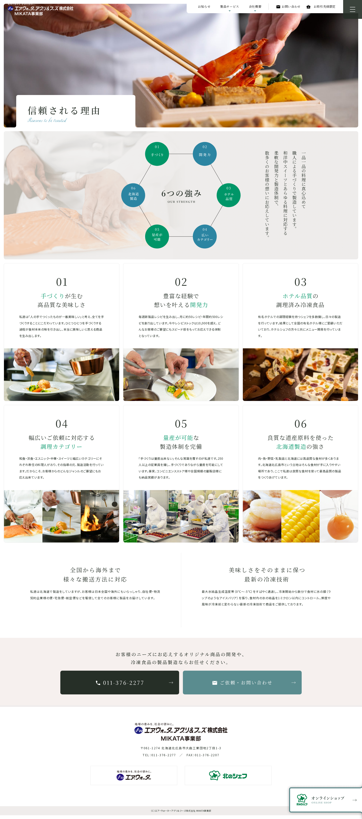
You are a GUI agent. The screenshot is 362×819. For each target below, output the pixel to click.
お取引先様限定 (325, 6)
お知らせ (204, 6)
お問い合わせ (291, 6)
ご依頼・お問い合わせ (246, 682)
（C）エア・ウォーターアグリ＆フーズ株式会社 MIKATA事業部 (181, 810)
